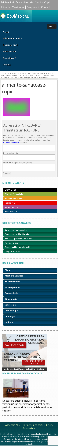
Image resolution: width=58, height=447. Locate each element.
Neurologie (10, 305)
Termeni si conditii (32, 425)
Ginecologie (11, 299)
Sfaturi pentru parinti (18, 238)
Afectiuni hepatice (14, 276)
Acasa (6, 31)
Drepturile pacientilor (19, 247)
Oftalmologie (11, 310)
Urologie (9, 322)
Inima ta (5, 7)
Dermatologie (11, 293)
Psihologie (11, 243)
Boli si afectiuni (10, 44)
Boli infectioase (13, 281)
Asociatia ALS (9, 58)
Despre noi (33, 7)
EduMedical (7, 2)
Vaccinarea (18, 7)
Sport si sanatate (16, 230)
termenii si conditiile (11, 142)
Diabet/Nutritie (24, 2)
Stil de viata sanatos (12, 38)
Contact (45, 7)
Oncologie (10, 316)
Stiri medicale (9, 51)
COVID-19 (11, 190)
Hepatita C (11, 211)
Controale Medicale (17, 234)
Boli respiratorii (12, 287)
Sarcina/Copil (42, 2)
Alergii (8, 270)
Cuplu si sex (13, 251)
